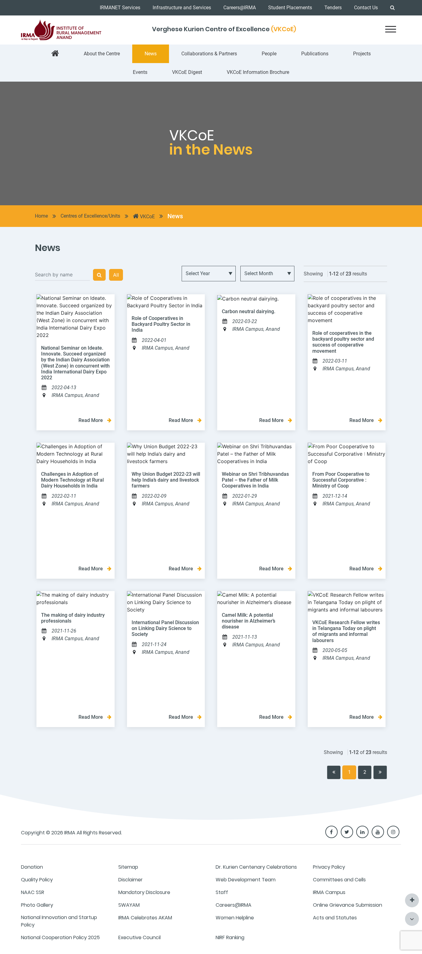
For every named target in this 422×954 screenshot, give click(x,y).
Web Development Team (246, 879)
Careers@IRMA (239, 8)
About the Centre (102, 54)
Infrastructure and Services (182, 8)
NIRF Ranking (230, 937)
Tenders (333, 8)
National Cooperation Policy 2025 (60, 937)
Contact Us (366, 8)
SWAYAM (129, 905)
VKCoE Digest (187, 72)
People (269, 54)
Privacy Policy (329, 867)
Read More (91, 420)
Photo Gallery (37, 905)
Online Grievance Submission (347, 905)
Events (140, 72)
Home (41, 216)
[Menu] (390, 29)
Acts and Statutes (335, 917)
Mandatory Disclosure (144, 892)
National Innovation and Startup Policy (59, 921)
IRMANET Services (120, 8)
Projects (362, 54)
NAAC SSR (32, 892)
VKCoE (147, 216)
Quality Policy (37, 879)
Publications (314, 54)
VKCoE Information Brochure (258, 72)
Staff (222, 892)
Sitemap (128, 867)
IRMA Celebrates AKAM (145, 917)
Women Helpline (235, 917)
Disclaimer (130, 879)
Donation (32, 867)
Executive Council (139, 937)
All (116, 275)
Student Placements (290, 8)
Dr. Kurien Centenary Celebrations (256, 867)
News (151, 54)
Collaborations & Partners (209, 54)
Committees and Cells (339, 879)
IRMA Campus (329, 892)
